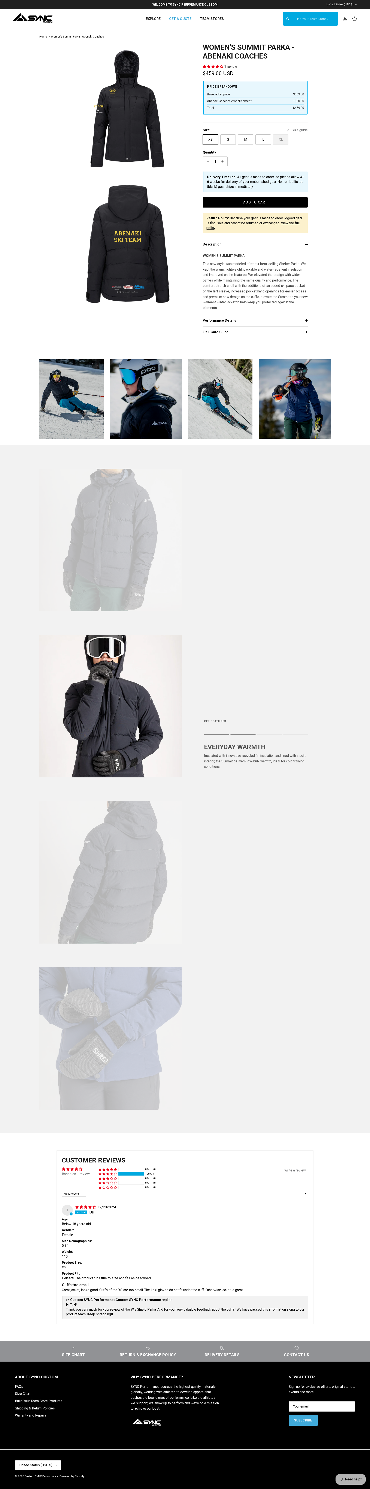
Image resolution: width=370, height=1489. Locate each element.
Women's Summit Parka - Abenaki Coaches (77, 36)
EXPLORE (153, 19)
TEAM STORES (212, 19)
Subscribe (303, 1420)
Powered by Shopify (72, 1476)
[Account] (344, 18)
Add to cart (255, 202)
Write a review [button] (295, 1170)
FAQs (19, 1387)
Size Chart (22, 1394)
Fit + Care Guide (215, 332)
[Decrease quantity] (206, 161)
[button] (213, 67)
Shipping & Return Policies (35, 1408)
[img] (86, 1207)
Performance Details (219, 320)
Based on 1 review (76, 1174)
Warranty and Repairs (31, 1415)
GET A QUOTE (180, 19)
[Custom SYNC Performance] (32, 18)
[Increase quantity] (223, 161)
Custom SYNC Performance (41, 1476)
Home (43, 36)
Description (212, 244)
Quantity (209, 152)
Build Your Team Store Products (38, 1401)
